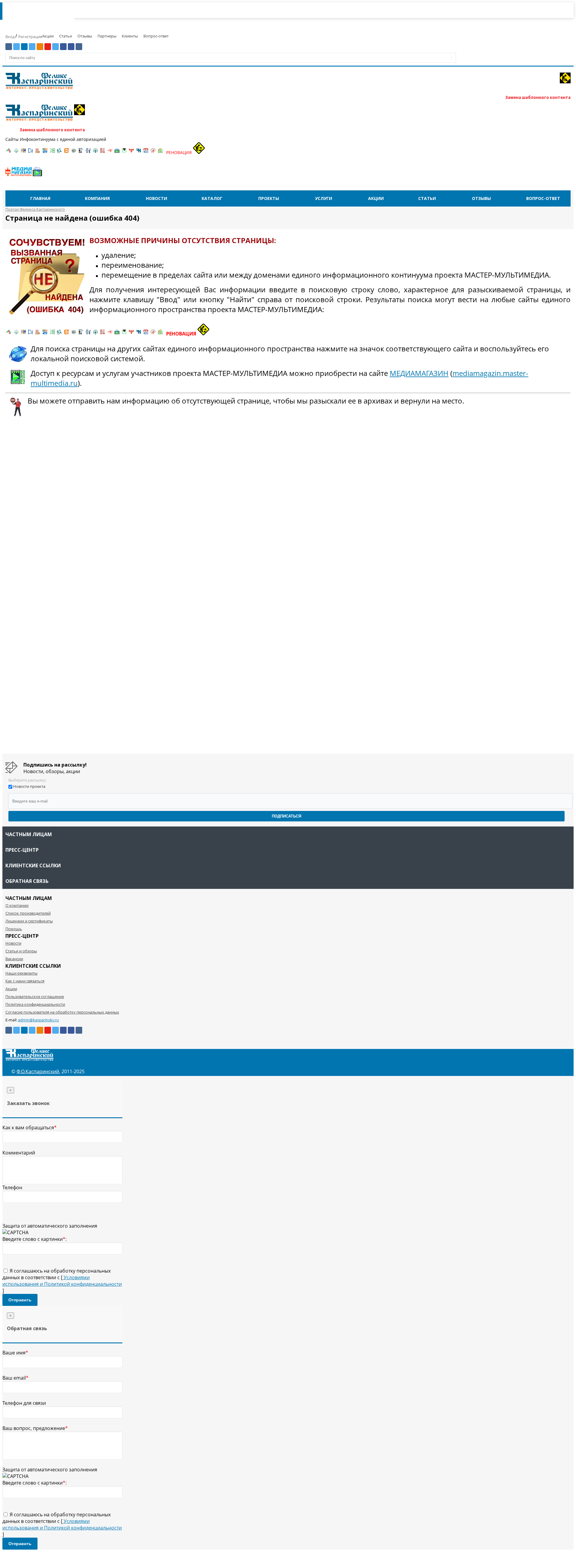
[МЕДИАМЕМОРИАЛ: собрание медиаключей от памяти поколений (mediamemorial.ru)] (153, 152)
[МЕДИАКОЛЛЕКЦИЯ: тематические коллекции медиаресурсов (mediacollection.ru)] (102, 152)
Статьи (65, 36)
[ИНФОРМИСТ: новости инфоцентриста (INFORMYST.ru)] (23, 152)
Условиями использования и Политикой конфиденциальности (62, 1280)
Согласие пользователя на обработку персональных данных (62, 1012)
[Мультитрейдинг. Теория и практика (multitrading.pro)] (9, 152)
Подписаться (286, 816)
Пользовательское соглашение (34, 996)
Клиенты (130, 36)
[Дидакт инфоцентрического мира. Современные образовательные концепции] (73, 152)
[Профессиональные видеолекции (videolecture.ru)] (81, 152)
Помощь (13, 928)
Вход (10, 36)
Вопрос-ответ (156, 36)
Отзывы (84, 36)
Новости (156, 198)
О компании (16, 905)
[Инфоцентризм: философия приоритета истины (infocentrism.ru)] (88, 152)
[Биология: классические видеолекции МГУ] (52, 152)
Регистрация (30, 36)
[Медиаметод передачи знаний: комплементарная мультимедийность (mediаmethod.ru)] (145, 152)
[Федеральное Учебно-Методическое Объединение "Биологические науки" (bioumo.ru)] (124, 152)
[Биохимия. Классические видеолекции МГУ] (37, 152)
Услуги (323, 198)
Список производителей (28, 913)
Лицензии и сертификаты (29, 921)
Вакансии (14, 958)
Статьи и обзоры (21, 951)
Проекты (268, 198)
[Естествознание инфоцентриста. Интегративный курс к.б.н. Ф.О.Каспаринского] (16, 152)
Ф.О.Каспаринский (37, 1071)
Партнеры (107, 36)
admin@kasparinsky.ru (38, 1020)
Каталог (212, 198)
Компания (97, 198)
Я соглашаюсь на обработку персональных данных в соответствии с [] (62, 1281)
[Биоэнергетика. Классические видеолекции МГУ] (45, 152)
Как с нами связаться (24, 981)
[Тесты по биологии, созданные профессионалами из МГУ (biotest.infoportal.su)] (160, 152)
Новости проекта (29, 786)
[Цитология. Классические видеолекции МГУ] (66, 152)
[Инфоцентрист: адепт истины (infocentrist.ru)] (95, 152)
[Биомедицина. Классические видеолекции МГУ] (59, 152)
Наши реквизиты (21, 973)
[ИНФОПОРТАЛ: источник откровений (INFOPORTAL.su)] (30, 152)
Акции (48, 36)
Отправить (20, 1299)
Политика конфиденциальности (35, 1004)
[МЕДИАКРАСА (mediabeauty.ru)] (109, 152)
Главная (40, 198)
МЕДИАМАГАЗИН (419, 373)
